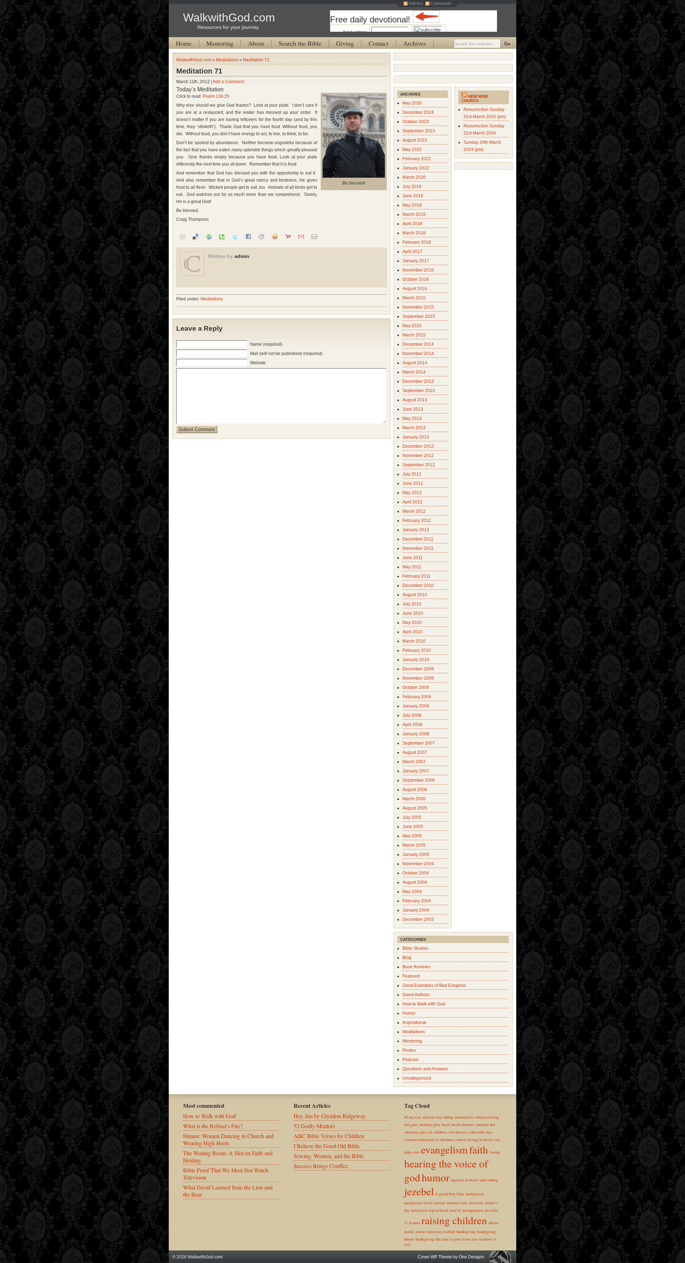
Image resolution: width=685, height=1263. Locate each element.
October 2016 (415, 279)
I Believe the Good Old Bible (327, 1146)
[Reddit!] (261, 236)
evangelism (444, 1149)
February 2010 (416, 650)
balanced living (487, 1117)
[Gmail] (301, 236)
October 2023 (415, 121)
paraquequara (473, 1210)
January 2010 (415, 659)
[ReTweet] (235, 236)
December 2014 (418, 344)
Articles (416, 3)
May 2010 (412, 622)
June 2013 (412, 409)
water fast (469, 1239)
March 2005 (414, 845)
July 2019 (411, 186)
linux (460, 1193)
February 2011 (416, 576)
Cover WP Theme (435, 1256)
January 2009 (415, 706)
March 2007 (414, 761)
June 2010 (412, 613)
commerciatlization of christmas (429, 1139)
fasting (494, 1152)
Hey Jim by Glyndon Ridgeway (330, 1116)
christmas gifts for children (425, 1132)
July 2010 (411, 604)
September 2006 (418, 780)
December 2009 (418, 668)
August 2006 (414, 789)
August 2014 (414, 362)
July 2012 (411, 474)
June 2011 (412, 557)
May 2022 (412, 149)
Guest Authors (416, 994)
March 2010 (414, 641)
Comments (440, 3)
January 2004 (415, 910)
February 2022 (416, 158)
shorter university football (435, 1231)
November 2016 (418, 270)
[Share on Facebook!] (248, 236)
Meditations (227, 59)
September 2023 (418, 130)
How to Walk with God (423, 1003)
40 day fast (412, 1117)
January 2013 (415, 437)
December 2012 (418, 446)
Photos (409, 1050)
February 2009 (416, 696)
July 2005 (411, 817)
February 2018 (416, 242)
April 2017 (412, 251)
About (256, 43)
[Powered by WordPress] (502, 1257)
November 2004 (418, 863)
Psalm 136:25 (216, 96)
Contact (379, 43)
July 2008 (411, 715)
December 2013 (418, 381)
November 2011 (417, 548)
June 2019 (412, 195)
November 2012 (418, 455)
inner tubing (489, 1179)
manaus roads (457, 1202)
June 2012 (412, 483)
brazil (445, 1124)
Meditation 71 (256, 59)
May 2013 (412, 418)
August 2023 (414, 140)
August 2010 (414, 594)
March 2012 (414, 511)
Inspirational (414, 1022)
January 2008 (415, 733)
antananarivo (464, 1117)
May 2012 (412, 492)
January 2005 (415, 854)
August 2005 (414, 808)
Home (184, 43)
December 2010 (418, 585)
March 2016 (414, 297)
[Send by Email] (314, 236)
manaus (439, 1202)
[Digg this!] (182, 236)
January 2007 (415, 771)
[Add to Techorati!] (222, 236)
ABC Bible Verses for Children (329, 1136)
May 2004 (412, 891)
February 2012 (416, 520)
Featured (411, 976)
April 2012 (412, 501)
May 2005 (412, 835)
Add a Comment (228, 81)
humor (436, 1177)
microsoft (476, 1202)
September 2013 (418, 390)
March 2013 (414, 427)
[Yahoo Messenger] (275, 236)
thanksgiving (465, 1231)
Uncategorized (416, 1078)
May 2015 (412, 325)
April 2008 (412, 724)
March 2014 (414, 372)
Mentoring (219, 43)
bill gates (411, 1124)
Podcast (410, 1059)
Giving (345, 43)
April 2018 (412, 223)
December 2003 (418, 919)
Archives (414, 43)
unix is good (451, 1239)
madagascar (475, 1193)
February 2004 (416, 900)
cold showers (457, 1132)
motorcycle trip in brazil (429, 1210)
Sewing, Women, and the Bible (329, 1156)
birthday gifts (430, 1124)
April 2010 (412, 631)
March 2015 (414, 335)
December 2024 (418, 112)
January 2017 (415, 260)
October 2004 (415, 873)
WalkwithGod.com (229, 17)
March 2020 (414, 177)
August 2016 (414, 288)
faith (478, 1149)
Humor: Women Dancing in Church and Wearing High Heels (228, 1139)
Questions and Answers (425, 1068)
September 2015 (418, 316)
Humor (409, 1013)
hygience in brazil (464, 1179)
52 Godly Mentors (314, 1126)
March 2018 (414, 232)
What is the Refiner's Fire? (213, 1126)
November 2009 (418, 678)
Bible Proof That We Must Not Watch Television (225, 1173)
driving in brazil (479, 1139)
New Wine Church (474, 98)
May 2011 (411, 566)
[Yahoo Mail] (288, 236)
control (460, 1139)
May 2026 (412, 103)
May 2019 (412, 205)
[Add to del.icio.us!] (195, 236)
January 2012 (415, 529)
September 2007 (418, 743)
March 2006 (414, 798)
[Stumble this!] (209, 236)
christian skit (485, 1124)
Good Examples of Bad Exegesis (434, 985)
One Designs (471, 1256)
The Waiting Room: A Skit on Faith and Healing (228, 1156)
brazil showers (463, 1124)
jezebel (419, 1191)
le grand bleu (445, 1193)
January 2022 (415, 168)
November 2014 (418, 353)
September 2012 (418, 464)
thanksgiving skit (428, 1239)
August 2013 (414, 399)
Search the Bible (300, 43)
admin (241, 256)
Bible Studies (415, 948)
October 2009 (415, 687)
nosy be (455, 1210)
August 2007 (414, 752)
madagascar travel (418, 1202)
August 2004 (414, 882)
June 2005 (412, 826)
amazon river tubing (437, 1117)
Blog (406, 957)
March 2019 (414, 214)
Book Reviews (416, 966)
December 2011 (417, 539)
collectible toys (480, 1132)
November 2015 (418, 307)
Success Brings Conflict (320, 1166)
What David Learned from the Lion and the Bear (228, 1190)
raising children (454, 1220)
